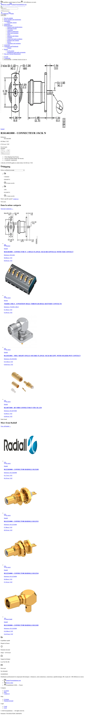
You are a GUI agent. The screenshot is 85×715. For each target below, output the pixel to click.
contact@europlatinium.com (13, 680)
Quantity (3, 148)
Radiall (2, 129)
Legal (5, 706)
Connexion (5, 13)
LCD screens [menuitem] (10, 51)
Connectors (7, 45)
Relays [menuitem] (9, 42)
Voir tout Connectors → (7, 208)
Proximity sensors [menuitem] (12, 22)
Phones (6, 49)
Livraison (6, 699)
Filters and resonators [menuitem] (12, 33)
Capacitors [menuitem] (10, 30)
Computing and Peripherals (11, 46)
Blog (5, 692)
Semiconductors (8, 25)
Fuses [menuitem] (8, 34)
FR (2, 15)
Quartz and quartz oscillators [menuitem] (14, 39)
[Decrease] (2, 150)
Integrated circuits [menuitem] (12, 28)
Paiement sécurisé (8, 701)
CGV (5, 708)
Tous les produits (8, 18)
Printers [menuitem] (9, 48)
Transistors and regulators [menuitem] (14, 43)
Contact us (15, 199)
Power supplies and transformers (12, 19)
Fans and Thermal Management (12, 54)
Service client (9, 682)
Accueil (6, 56)
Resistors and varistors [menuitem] (13, 40)
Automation (7, 21)
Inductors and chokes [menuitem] (12, 36)
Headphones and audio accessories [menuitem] (16, 52)
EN (5, 15)
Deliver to (3, 170)
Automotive (7, 24)
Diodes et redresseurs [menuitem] (12, 31)
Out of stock (6, 154)
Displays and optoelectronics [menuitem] (14, 27)
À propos (6, 690)
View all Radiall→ (6, 426)
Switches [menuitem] (9, 37)
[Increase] (8, 150)
